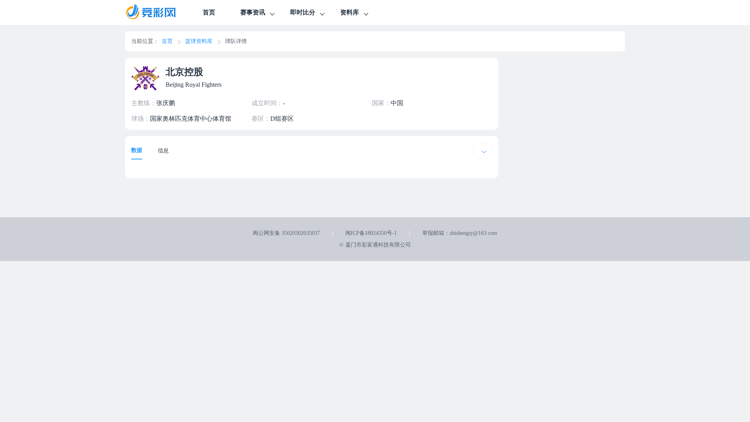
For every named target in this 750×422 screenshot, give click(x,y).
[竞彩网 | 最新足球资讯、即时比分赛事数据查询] (157, 12)
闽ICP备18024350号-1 (371, 233)
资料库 (349, 12)
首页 (209, 12)
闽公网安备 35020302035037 (286, 233)
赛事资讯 (252, 12)
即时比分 (302, 12)
